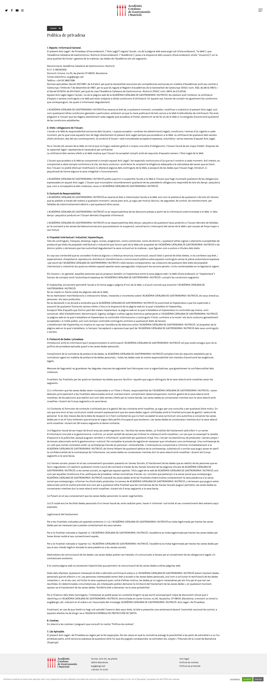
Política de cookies (188, 662)
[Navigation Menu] (260, 10)
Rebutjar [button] (258, 679)
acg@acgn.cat (98, 666)
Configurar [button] (235, 679)
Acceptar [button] (247, 679)
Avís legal (184, 658)
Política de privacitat (189, 666)
